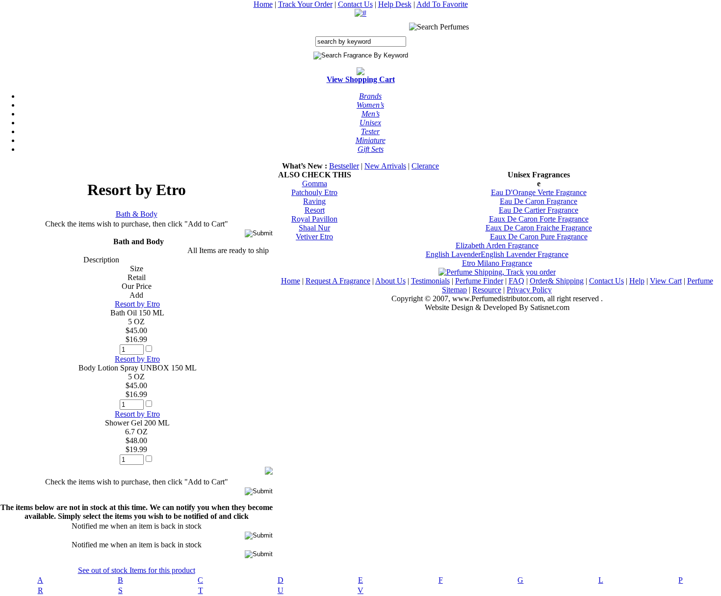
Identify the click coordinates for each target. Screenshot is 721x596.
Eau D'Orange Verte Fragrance (539, 192)
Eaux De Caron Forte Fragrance (539, 219)
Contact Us (355, 4)
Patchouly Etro (314, 192)
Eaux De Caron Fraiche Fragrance (539, 228)
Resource (486, 289)
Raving (314, 201)
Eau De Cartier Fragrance (538, 210)
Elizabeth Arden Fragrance (497, 245)
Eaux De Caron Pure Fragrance (539, 236)
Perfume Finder (479, 281)
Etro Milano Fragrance (497, 263)
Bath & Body (136, 214)
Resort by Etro (137, 304)
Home (263, 4)
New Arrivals (385, 166)
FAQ (516, 281)
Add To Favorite (442, 4)
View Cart (666, 281)
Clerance (425, 166)
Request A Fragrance (338, 281)
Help (636, 281)
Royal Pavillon (314, 219)
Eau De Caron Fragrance (538, 201)
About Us (390, 281)
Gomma (314, 183)
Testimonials (430, 281)
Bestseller (344, 166)
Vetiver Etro (314, 236)
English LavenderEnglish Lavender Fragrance (497, 254)
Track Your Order (305, 4)
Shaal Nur (314, 228)
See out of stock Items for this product (136, 570)
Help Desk (395, 4)
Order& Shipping (557, 281)
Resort (315, 210)
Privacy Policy (529, 289)
